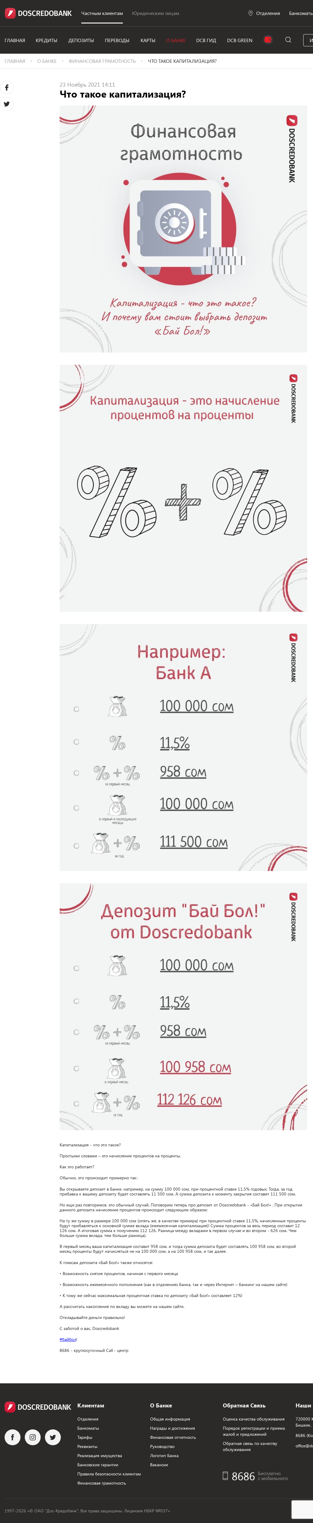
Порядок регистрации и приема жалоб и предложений (254, 1431)
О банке (176, 40)
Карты (148, 40)
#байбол (68, 1339)
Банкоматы (88, 1428)
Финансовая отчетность (173, 1437)
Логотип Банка (164, 1455)
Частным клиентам (102, 13)
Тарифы (84, 1437)
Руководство (162, 1446)
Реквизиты (87, 1446)
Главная (15, 40)
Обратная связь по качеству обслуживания (250, 1446)
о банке (47, 61)
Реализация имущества (99, 1455)
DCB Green (239, 40)
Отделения (268, 13)
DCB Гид (206, 40)
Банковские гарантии (97, 1464)
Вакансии (159, 1464)
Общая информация (170, 1419)
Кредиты (46, 40)
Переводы (117, 40)
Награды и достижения (172, 1428)
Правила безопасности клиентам (109, 1474)
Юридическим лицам (155, 13)
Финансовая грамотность (102, 61)
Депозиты (81, 40)
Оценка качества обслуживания (254, 1419)
